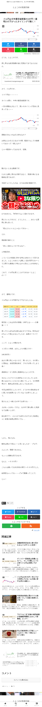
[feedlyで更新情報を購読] (11, 526)
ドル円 (11, 503)
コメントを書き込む (21, 680)
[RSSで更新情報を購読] (30, 526)
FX (4, 503)
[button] (34, 50)
